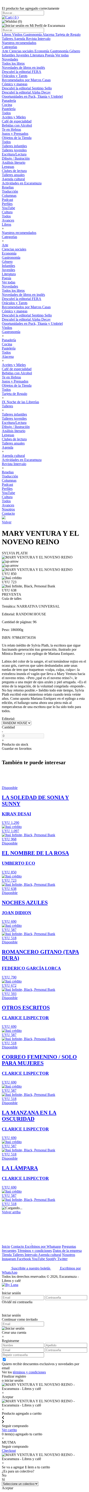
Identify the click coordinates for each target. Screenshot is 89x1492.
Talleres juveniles (14, 150)
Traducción (10, 191)
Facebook (24, 1259)
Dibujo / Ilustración (16, 158)
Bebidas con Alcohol (17, 125)
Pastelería (9, 109)
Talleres (8, 39)
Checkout (9, 1451)
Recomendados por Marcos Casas (26, 80)
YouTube (8, 208)
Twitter (62, 1259)
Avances (8, 220)
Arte (5, 51)
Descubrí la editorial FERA (21, 72)
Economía (42, 51)
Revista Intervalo (38, 39)
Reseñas (8, 187)
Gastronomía (32, 34)
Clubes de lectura (14, 171)
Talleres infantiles (14, 146)
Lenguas (8, 167)
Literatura (37, 55)
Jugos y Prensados (15, 134)
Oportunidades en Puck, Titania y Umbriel (32, 96)
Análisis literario (13, 162)
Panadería (9, 101)
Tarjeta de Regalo (68, 34)
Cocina (7, 105)
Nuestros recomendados (19, 43)
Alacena (48, 34)
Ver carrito (9, 1430)
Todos (6, 113)
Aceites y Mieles (14, 117)
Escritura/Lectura (14, 154)
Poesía (50, 55)
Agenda (20, 39)
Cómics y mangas (14, 84)
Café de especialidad (16, 121)
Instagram (9, 1259)
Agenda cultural (13, 179)
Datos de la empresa (67, 1251)
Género (74, 51)
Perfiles (7, 204)
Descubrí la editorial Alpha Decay (26, 92)
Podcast (7, 200)
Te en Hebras (11, 129)
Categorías (9, 47)
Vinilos (17, 34)
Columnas (9, 195)
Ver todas (62, 55)
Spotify (51, 1259)
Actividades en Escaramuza (22, 183)
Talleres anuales (13, 175)
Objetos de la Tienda (16, 138)
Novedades (10, 59)
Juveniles (23, 55)
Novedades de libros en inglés (23, 67)
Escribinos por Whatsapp (43, 1246)
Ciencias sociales (21, 51)
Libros (7, 34)
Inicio (6, 1246)
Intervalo (31, 1255)
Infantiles (9, 55)
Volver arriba (11, 1212)
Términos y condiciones (34, 1251)
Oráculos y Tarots (14, 76)
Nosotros (8, 509)
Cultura (7, 212)
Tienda (7, 1255)
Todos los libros (13, 63)
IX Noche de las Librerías (20, 402)
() (15, 17)
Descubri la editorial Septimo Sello (27, 88)
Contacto (8, 513)
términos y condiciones (29, 1372)
